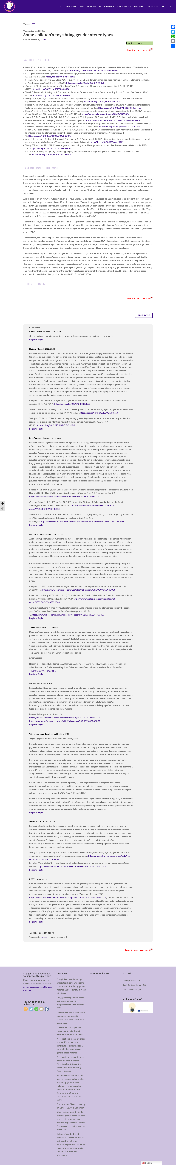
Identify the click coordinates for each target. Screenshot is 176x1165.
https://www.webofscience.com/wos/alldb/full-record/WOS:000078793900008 (78, 590)
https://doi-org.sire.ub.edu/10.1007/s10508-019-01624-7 (92, 70)
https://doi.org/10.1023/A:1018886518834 (51, 89)
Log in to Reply (36, 339)
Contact (164, 6)
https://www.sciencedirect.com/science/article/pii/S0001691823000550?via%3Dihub (67, 897)
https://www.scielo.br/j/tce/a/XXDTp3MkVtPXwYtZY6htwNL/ (113, 120)
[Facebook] (173, 26)
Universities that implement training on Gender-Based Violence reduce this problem (69, 1031)
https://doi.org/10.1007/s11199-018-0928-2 (103, 101)
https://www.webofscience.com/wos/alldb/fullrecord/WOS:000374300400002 (65, 721)
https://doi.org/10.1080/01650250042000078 (49, 136)
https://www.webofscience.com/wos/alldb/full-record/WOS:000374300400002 (74, 866)
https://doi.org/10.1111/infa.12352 (60, 77)
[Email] (173, 41)
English (148, 1163)
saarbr (43, 39)
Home (82, 6)
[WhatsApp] (173, 36)
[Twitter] (173, 31)
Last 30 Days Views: (132, 985)
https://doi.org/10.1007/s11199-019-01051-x (86, 83)
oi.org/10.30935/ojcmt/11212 (43, 671)
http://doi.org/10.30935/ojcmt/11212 (107, 142)
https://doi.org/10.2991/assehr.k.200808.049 (119, 126)
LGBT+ (34, 24)
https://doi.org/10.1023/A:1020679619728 (51, 95)
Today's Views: (130, 980)
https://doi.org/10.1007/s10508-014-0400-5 (50, 148)
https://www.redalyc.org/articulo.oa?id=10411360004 (105, 114)
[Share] (173, 46)
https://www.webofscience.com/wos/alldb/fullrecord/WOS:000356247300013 (64, 718)
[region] (31, 1146)
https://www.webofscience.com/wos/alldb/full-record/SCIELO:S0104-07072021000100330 (82, 521)
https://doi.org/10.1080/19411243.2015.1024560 (119, 108)
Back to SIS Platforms (68, 6)
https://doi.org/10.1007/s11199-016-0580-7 (51, 154)
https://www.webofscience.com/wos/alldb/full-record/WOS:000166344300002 (68, 615)
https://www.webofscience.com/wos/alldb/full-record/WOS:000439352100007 (65, 496)
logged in (45, 937)
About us (152, 6)
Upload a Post (139, 6)
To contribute (123, 6)
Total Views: (129, 989)
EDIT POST (144, 315)
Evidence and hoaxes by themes (99, 6)
